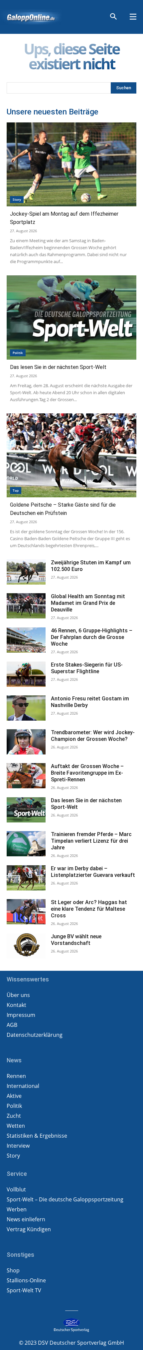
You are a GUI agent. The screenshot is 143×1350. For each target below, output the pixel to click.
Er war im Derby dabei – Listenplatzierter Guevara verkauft (93, 871)
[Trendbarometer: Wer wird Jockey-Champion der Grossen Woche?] (26, 741)
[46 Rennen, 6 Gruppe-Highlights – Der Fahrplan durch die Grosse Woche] (26, 640)
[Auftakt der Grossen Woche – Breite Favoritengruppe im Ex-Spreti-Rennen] (26, 775)
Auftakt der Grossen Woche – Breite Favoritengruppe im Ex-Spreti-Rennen (87, 773)
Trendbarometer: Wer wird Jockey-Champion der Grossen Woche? (93, 735)
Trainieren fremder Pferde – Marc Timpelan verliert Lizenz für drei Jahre (91, 841)
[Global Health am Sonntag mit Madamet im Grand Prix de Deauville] (26, 605)
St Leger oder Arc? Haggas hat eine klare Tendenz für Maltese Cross (89, 909)
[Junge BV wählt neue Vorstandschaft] (26, 946)
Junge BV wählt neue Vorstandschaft (76, 939)
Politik (18, 352)
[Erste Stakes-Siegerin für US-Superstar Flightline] (26, 674)
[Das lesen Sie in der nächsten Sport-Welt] (71, 317)
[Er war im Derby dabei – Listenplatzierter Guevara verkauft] (26, 877)
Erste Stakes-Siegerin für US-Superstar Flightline (87, 668)
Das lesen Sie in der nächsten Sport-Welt (58, 367)
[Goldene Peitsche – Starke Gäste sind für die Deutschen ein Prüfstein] (71, 455)
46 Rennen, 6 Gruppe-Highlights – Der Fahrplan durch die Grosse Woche (91, 637)
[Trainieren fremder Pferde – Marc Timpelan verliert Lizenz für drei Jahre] (26, 843)
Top (16, 490)
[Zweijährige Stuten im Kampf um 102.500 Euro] (26, 572)
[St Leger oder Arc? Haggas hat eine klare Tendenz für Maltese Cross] (26, 911)
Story (17, 199)
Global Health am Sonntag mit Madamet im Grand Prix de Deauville (88, 603)
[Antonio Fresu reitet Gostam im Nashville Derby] (26, 708)
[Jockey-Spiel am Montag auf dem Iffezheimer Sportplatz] (71, 164)
